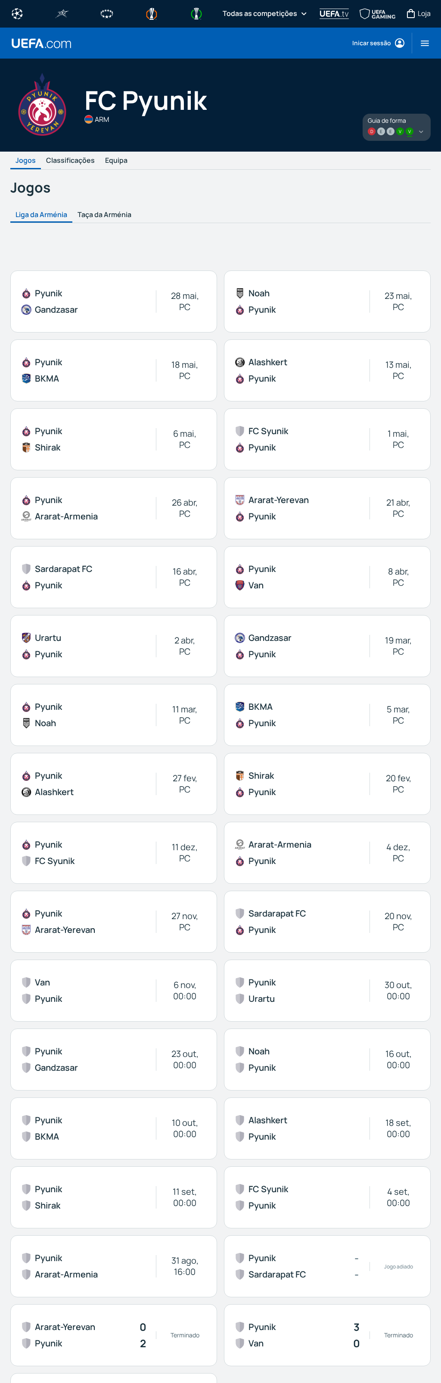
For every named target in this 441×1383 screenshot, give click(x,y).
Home (41, 43)
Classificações (70, 161)
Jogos (26, 161)
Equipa (116, 161)
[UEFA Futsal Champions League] (62, 13)
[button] (421, 43)
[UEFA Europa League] (151, 13)
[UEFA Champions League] (17, 13)
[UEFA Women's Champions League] (107, 13)
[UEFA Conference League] (196, 13)
